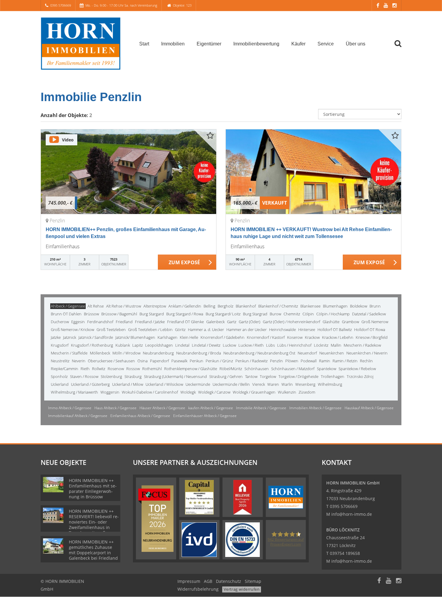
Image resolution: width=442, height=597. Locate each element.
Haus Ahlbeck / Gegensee (115, 407)
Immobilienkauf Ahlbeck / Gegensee (77, 415)
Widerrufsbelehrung (198, 589)
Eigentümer (209, 43)
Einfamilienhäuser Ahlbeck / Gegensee (205, 415)
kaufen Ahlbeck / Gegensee (210, 407)
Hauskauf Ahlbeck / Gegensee (369, 407)
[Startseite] (82, 43)
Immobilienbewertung (256, 43)
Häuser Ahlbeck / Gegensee (162, 407)
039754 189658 (345, 553)
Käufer (298, 43)
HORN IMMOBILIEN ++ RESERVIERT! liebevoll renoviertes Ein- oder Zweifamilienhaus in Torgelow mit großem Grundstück (94, 524)
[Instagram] (394, 5)
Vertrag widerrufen (241, 589)
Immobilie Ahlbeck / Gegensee (261, 407)
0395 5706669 (60, 5)
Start (144, 43)
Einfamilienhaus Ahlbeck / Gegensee (140, 415)
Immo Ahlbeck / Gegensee (69, 407)
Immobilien (173, 43)
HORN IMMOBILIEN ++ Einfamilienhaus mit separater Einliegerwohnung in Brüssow (93, 489)
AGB (208, 581)
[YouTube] (386, 5)
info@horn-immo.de (351, 514)
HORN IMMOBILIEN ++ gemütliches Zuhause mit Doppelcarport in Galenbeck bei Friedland (93, 550)
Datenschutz (228, 581)
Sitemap (253, 581)
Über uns (355, 43)
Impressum (188, 581)
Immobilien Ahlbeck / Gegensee (315, 407)
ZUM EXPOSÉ (184, 262)
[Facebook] (377, 5)
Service (326, 43)
